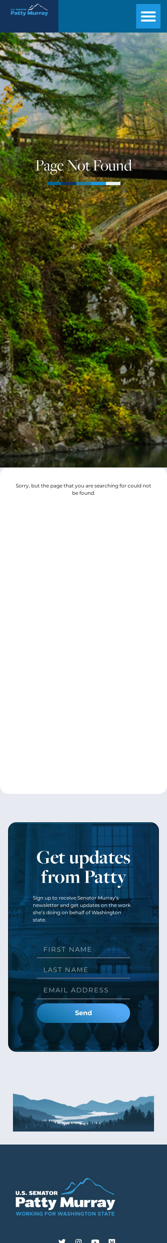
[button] (148, 16)
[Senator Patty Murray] (29, 18)
